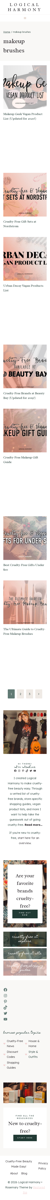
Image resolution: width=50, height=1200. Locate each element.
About (14, 1173)
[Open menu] (25, 18)
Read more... (33, 824)
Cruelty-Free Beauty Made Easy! (18, 1164)
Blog (24, 1173)
